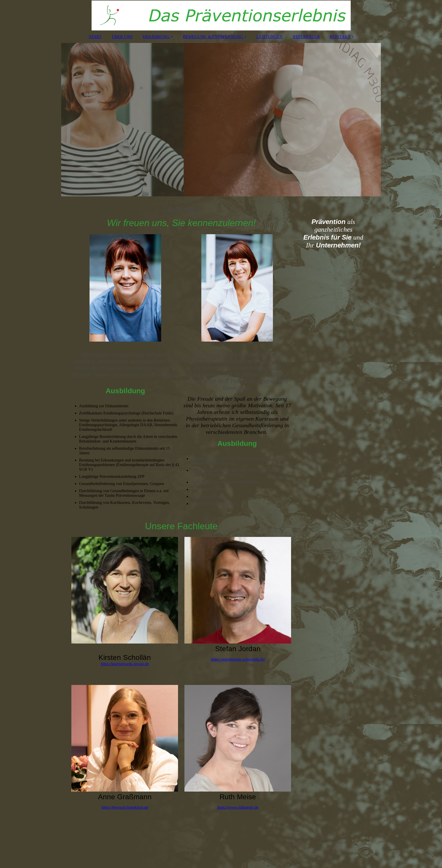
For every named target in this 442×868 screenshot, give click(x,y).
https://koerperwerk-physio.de (125, 664)
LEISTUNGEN (270, 37)
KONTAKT (340, 37)
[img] (221, 15)
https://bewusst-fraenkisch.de (125, 807)
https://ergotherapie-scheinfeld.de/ (238, 659)
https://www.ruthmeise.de (237, 807)
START (95, 37)
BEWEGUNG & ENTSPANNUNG (213, 37)
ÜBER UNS (122, 37)
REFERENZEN (306, 37)
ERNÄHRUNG (156, 37)
